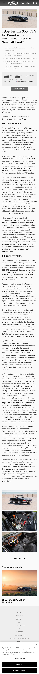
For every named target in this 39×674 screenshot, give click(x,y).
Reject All (19, 664)
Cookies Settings (19, 658)
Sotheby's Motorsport (19, 638)
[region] (19, 658)
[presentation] (3, 587)
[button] (33, 3)
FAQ (19, 629)
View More (19, 558)
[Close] (36, 644)
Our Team (19, 619)
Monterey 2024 (9, 42)
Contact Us (19, 622)
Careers (19, 632)
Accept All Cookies (19, 670)
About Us (19, 616)
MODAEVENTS (19, 635)
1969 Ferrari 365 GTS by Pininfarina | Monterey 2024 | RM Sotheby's (19, 3)
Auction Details (19, 89)
